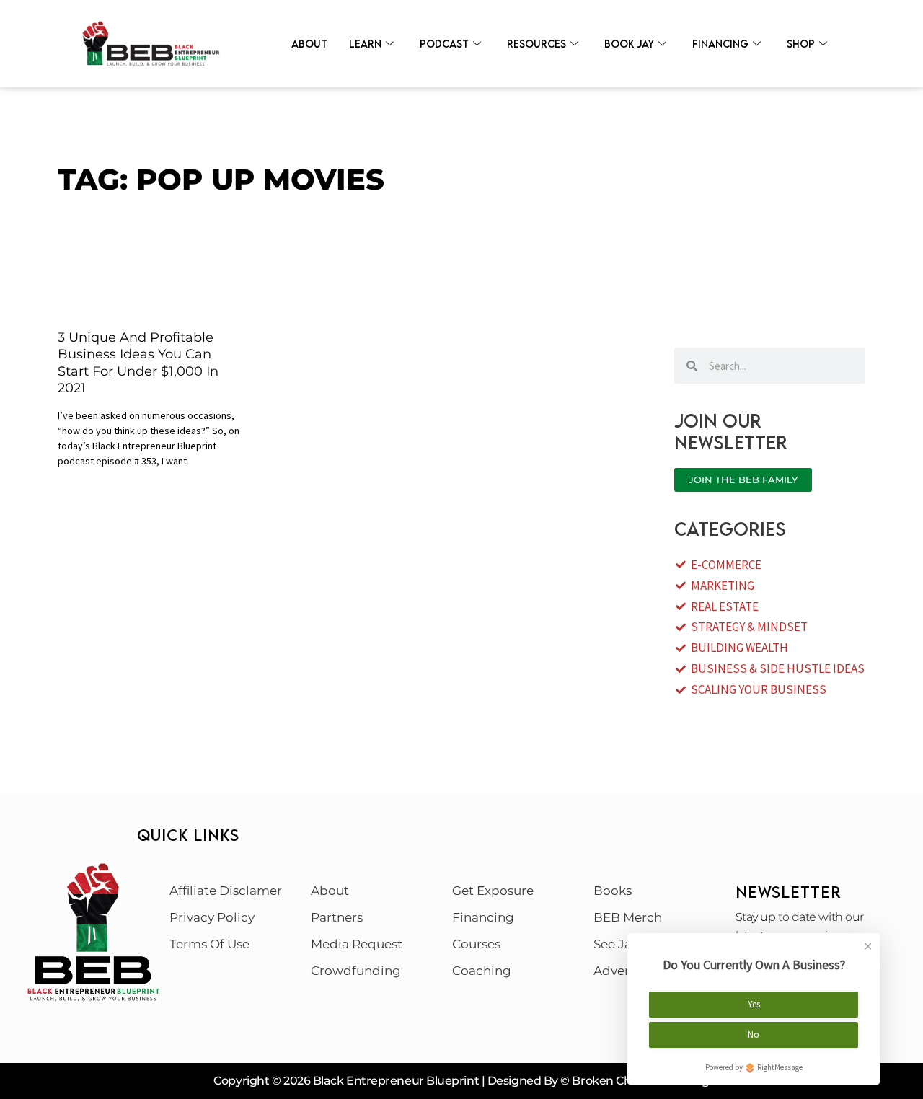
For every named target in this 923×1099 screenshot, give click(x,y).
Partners (337, 917)
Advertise (622, 970)
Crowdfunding (356, 970)
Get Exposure (493, 890)
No (753, 1034)
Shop (801, 43)
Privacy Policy (212, 917)
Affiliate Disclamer (225, 890)
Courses (476, 944)
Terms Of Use (209, 944)
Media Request (356, 944)
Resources (536, 43)
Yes (754, 1004)
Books (612, 890)
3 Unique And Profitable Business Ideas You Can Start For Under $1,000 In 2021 (138, 363)
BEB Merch (627, 917)
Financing (720, 43)
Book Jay (629, 43)
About (309, 43)
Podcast (444, 43)
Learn (365, 43)
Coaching (481, 970)
